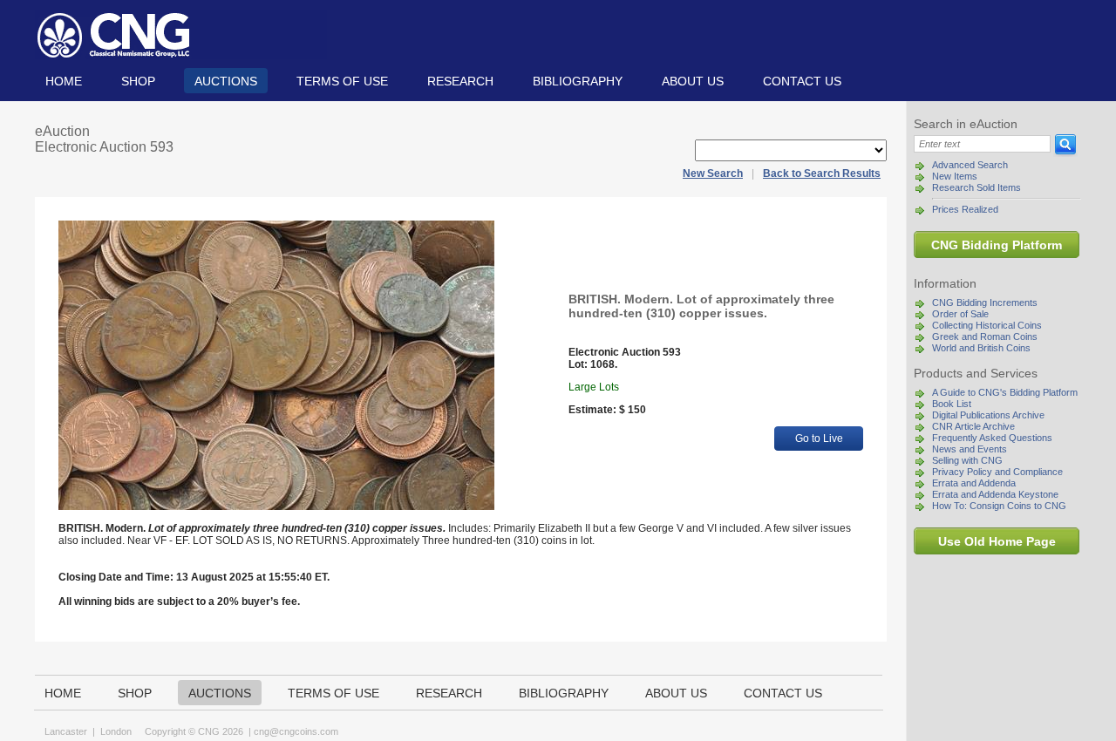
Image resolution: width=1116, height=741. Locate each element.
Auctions (225, 81)
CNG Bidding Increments (985, 302)
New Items (954, 176)
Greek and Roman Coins (985, 336)
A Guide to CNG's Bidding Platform (1005, 392)
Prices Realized (965, 209)
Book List (951, 403)
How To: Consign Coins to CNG (999, 505)
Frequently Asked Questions (992, 437)
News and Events (969, 449)
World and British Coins (981, 348)
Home (63, 81)
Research (460, 81)
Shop (138, 81)
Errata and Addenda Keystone (995, 494)
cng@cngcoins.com (296, 731)
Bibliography (578, 81)
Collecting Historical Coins (987, 325)
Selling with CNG (967, 460)
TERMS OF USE (342, 81)
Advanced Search (970, 165)
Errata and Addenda (974, 483)
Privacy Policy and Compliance (997, 471)
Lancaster (65, 731)
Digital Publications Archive (988, 415)
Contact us (802, 81)
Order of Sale (960, 314)
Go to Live (819, 438)
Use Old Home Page (997, 541)
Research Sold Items (976, 187)
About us (693, 81)
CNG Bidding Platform (996, 245)
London (116, 731)
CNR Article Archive (973, 426)
